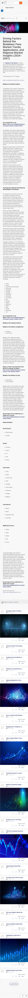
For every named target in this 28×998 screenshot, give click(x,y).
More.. (23, 640)
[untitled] (14, 27)
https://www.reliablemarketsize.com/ (12, 592)
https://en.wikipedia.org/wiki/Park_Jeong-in (13, 80)
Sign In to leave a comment (11, 602)
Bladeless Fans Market (11, 63)
